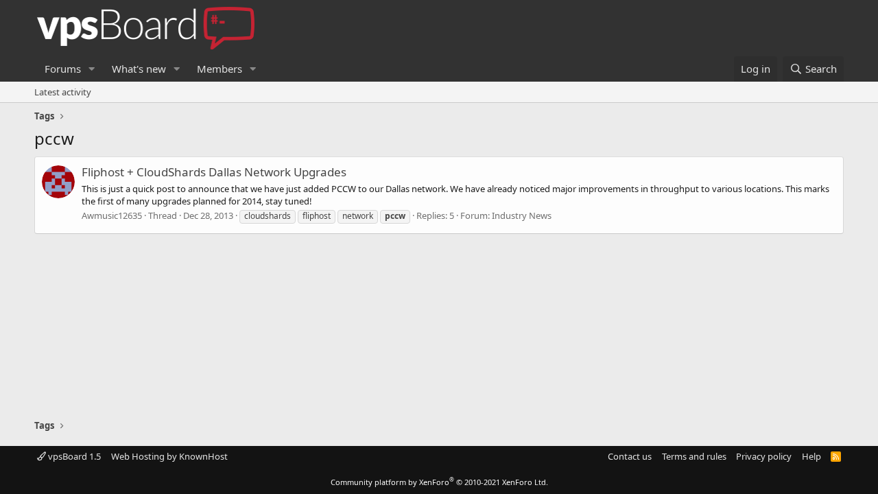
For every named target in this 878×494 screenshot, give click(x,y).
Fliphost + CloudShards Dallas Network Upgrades (214, 172)
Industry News (521, 215)
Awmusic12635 (112, 215)
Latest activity (62, 92)
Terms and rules (694, 456)
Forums (63, 68)
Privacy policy (764, 456)
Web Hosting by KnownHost (169, 456)
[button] (92, 69)
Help (811, 456)
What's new (139, 68)
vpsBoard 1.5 (73, 456)
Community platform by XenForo (439, 482)
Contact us (630, 456)
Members (219, 68)
